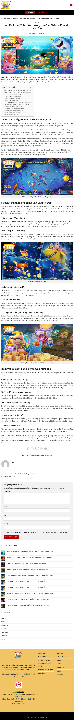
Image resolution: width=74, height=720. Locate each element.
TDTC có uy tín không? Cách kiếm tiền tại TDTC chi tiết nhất (28, 605)
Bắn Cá (9, 19)
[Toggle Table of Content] (30, 87)
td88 (18, 704)
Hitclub (23, 699)
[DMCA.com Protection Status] (18, 692)
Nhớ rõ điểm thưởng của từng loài (15, 108)
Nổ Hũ (3, 629)
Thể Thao (4, 632)
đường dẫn (48, 455)
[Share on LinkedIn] (45, 448)
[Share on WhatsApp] (28, 448)
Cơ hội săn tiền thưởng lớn (13, 98)
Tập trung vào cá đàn (12, 114)
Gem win (14, 694)
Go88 (30, 699)
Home (3, 19)
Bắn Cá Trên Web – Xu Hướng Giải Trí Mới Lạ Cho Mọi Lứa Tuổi (30, 551)
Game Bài (4, 625)
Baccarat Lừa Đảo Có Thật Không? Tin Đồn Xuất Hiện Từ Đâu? (29, 557)
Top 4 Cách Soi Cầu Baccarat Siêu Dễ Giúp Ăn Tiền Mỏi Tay (28, 599)
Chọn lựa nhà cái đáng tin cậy (14, 106)
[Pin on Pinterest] (41, 448)
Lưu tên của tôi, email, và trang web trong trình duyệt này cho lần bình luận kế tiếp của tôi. (37, 532)
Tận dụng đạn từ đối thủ (13, 112)
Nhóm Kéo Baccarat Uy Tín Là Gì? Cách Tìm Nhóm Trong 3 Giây (30, 593)
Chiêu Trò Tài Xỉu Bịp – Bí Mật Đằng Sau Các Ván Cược (26, 563)
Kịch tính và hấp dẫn (12, 100)
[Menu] (71, 5)
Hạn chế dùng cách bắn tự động (14, 110)
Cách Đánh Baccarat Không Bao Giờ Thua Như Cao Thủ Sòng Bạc (30, 575)
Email (6, 515)
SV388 (24, 704)
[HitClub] (10, 5)
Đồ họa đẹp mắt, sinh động (13, 96)
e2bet (4, 699)
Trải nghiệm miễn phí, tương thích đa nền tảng (19, 102)
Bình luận (7, 491)
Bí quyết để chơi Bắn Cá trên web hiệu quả (17, 104)
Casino (3, 622)
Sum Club (10, 699)
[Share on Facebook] (32, 448)
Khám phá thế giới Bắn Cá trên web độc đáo (17, 90)
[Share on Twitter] (35, 448)
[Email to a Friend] (38, 448)
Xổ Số (3, 639)
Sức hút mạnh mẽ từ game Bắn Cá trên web (17, 92)
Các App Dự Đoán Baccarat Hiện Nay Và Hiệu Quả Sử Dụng (28, 581)
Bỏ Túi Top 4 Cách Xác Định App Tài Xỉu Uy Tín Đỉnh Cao (27, 569)
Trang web (7, 524)
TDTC (17, 699)
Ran (44, 33)
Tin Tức (4, 636)
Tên (5, 507)
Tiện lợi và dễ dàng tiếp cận (13, 94)
